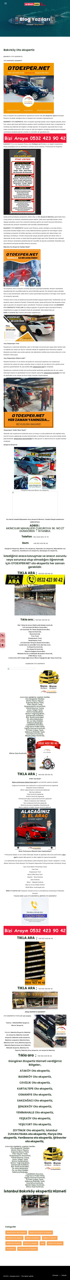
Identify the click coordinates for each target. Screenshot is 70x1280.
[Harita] (2, 645)
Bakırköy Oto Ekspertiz (32, 1238)
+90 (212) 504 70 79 (41, 537)
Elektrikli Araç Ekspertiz (13, 1243)
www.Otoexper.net (13, 891)
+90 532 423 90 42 (40, 543)
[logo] (35, 4)
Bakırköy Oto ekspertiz (13, 56)
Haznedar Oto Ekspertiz (35, 664)
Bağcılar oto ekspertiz (49, 1238)
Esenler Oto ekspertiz (30, 1243)
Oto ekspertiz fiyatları (13, 1016)
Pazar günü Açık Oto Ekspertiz (28, 1249)
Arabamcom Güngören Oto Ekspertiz (41, 1232)
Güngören (28, 697)
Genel (42, 1243)
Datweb (64, 1275)
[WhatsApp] (2, 640)
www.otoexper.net (11, 312)
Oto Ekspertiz (11, 1249)
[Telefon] (2, 635)
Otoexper (30, 24)
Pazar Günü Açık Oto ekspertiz (26, 896)
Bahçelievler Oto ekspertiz (14, 1238)
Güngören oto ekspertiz (55, 1243)
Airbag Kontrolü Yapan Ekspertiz (16, 1232)
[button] (5, 3)
